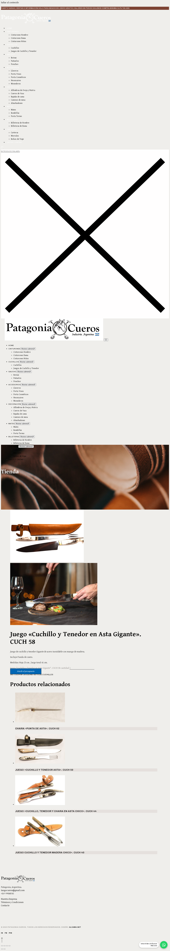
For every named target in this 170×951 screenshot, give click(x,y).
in (2, 933)
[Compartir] (7, 945)
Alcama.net (75, 927)
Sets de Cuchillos (43, 675)
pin (10, 933)
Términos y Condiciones (12, 902)
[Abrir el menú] (106, 340)
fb (6, 933)
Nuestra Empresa (9, 899)
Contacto (5, 905)
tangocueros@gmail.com (13, 890)
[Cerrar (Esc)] (9, 945)
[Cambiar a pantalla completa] (4, 945)
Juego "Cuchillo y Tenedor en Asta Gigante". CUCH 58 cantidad (39, 668)
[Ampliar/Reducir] (2, 945)
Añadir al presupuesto (25, 671)
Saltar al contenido (10, 2)
